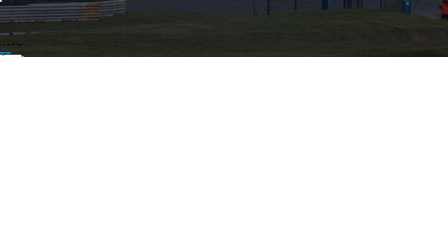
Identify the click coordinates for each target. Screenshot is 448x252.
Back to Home (5, 53)
